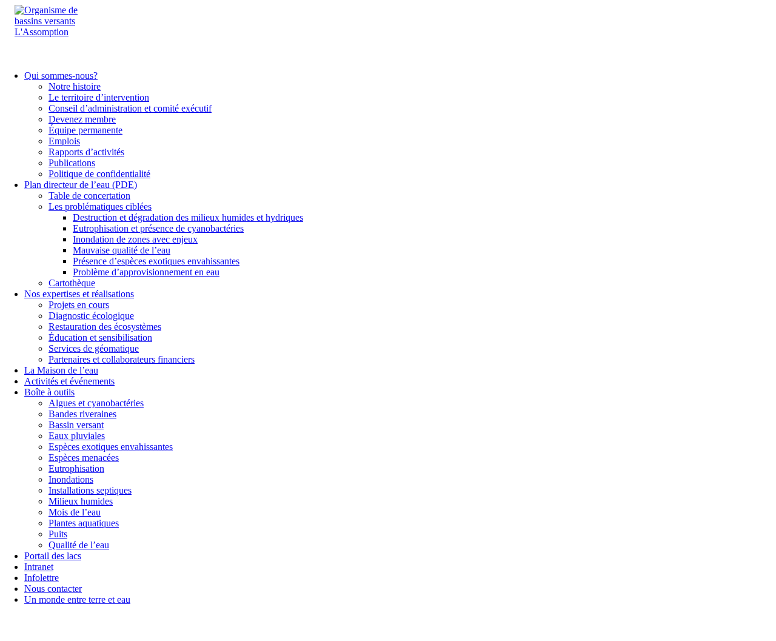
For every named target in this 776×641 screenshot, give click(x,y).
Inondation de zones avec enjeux (135, 239)
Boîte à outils (49, 392)
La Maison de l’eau (61, 370)
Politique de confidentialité (99, 174)
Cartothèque (71, 283)
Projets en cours (78, 305)
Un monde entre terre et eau (77, 599)
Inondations (70, 479)
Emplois (64, 141)
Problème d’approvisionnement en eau (146, 272)
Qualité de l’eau (78, 545)
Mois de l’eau (74, 512)
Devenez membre (82, 119)
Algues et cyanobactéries (96, 403)
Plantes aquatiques (83, 523)
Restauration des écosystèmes (104, 326)
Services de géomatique (93, 348)
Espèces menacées (83, 457)
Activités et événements (69, 381)
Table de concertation (89, 195)
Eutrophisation (76, 468)
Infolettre (41, 577)
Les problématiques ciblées (100, 206)
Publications (71, 163)
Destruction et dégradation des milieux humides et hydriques (188, 217)
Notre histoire (74, 86)
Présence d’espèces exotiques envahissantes (156, 261)
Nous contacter (53, 588)
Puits (57, 534)
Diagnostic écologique (91, 315)
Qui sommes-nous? (61, 75)
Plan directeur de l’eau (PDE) (80, 185)
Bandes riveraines (82, 414)
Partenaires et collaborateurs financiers (121, 359)
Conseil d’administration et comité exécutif (130, 108)
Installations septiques (90, 490)
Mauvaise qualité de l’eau (121, 250)
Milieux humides (80, 501)
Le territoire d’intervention (98, 97)
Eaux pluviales (76, 436)
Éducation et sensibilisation (100, 337)
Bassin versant (76, 425)
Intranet (38, 567)
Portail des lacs (52, 556)
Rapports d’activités (86, 152)
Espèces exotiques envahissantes (110, 446)
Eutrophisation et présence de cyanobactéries (158, 228)
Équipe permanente (85, 130)
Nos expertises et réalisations (79, 294)
